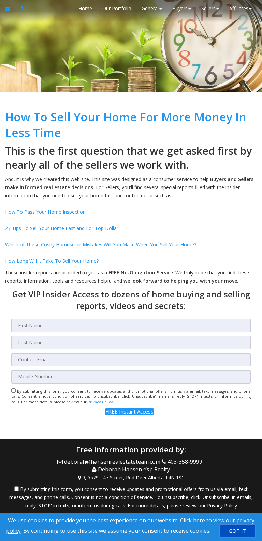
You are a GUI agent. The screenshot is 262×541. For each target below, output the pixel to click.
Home (85, 8)
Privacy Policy (100, 401)
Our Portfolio (116, 8)
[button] (129, 411)
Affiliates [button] (238, 8)
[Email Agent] (10, 8)
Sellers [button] (208, 8)
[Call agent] (21, 8)
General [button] (150, 8)
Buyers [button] (180, 8)
